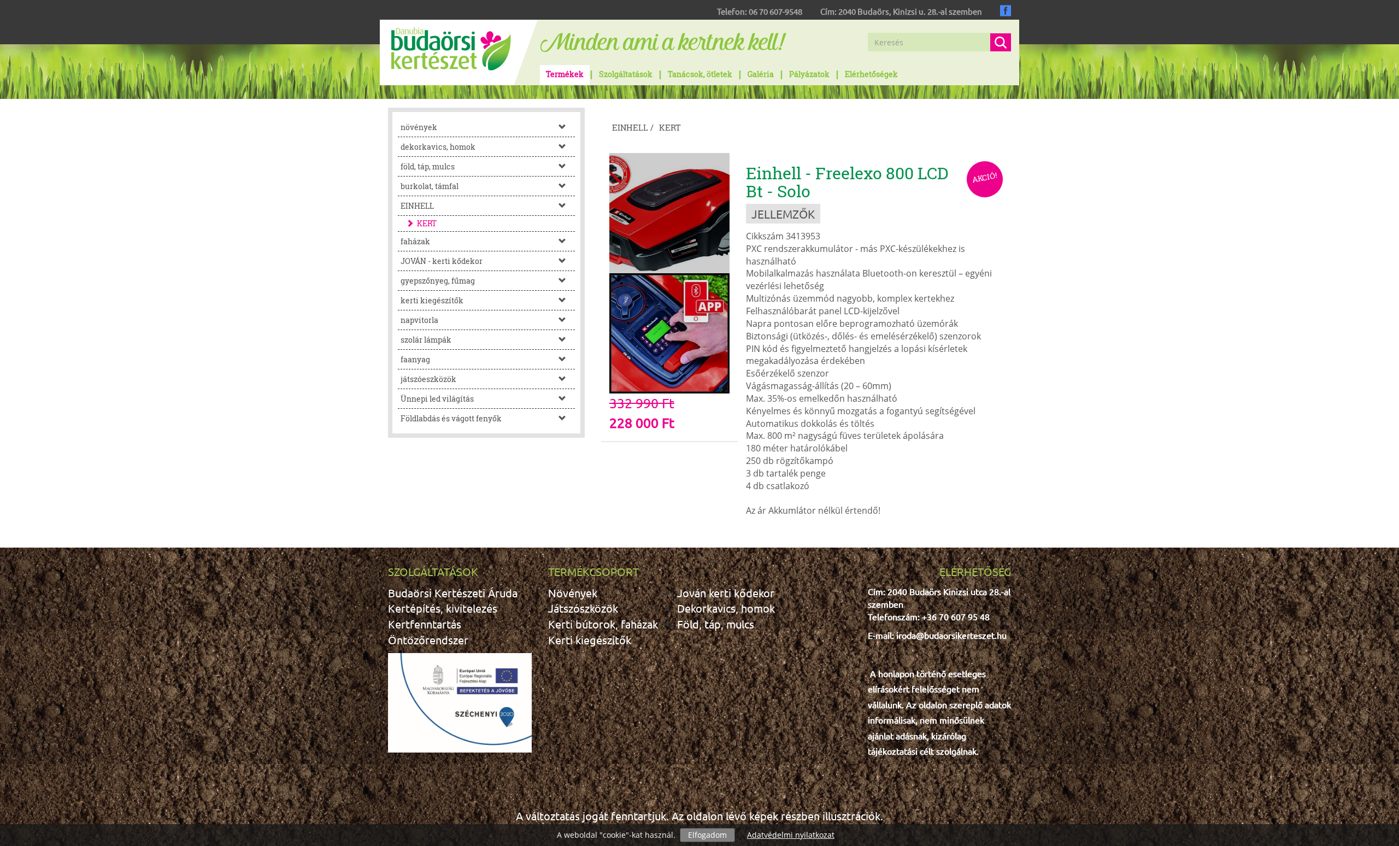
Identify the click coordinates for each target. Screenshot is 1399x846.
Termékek (565, 74)
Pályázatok (809, 74)
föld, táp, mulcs (428, 166)
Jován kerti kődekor (725, 593)
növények (419, 127)
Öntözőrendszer (428, 640)
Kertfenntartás (424, 624)
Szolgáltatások (626, 74)
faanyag (415, 359)
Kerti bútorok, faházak (603, 624)
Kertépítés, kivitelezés (442, 608)
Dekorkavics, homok (726, 608)
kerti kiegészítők (432, 300)
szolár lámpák (426, 339)
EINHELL (417, 206)
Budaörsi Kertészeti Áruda (453, 593)
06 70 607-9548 (775, 11)
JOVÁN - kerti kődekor (442, 261)
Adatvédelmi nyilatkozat (790, 835)
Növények (572, 593)
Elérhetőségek (871, 74)
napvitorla (419, 320)
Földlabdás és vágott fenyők (451, 418)
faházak (415, 241)
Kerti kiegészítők (589, 640)
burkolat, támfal (430, 186)
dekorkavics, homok (438, 147)
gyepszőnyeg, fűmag (438, 280)
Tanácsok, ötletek (700, 74)
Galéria (761, 74)
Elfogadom (707, 835)
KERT (427, 223)
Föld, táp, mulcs (715, 624)
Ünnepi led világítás (437, 398)
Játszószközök (583, 608)
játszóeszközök (428, 379)
